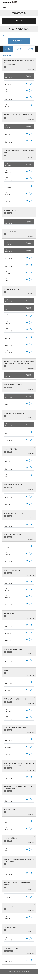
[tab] (19, 64)
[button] (19, 64)
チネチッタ (19, 21)
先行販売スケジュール (19, 41)
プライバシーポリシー (25, 971)
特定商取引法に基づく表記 (14, 971)
